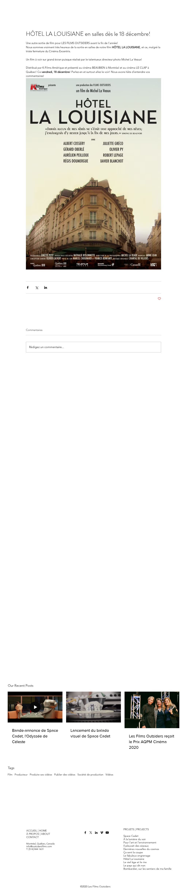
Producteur (21, 774)
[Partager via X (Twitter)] (36, 287)
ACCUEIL (31, 830)
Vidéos (109, 774)
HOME (43, 830)
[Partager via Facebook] (27, 287)
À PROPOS (33, 834)
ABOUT (45, 834)
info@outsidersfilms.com (39, 846)
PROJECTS (142, 829)
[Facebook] (85, 832)
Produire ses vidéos (41, 774)
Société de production (90, 774)
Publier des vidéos (64, 774)
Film (10, 774)
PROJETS (128, 829)
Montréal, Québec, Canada (40, 843)
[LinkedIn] (96, 832)
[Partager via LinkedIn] (45, 287)
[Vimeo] (102, 832)
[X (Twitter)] (91, 832)
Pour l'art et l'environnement (139, 842)
